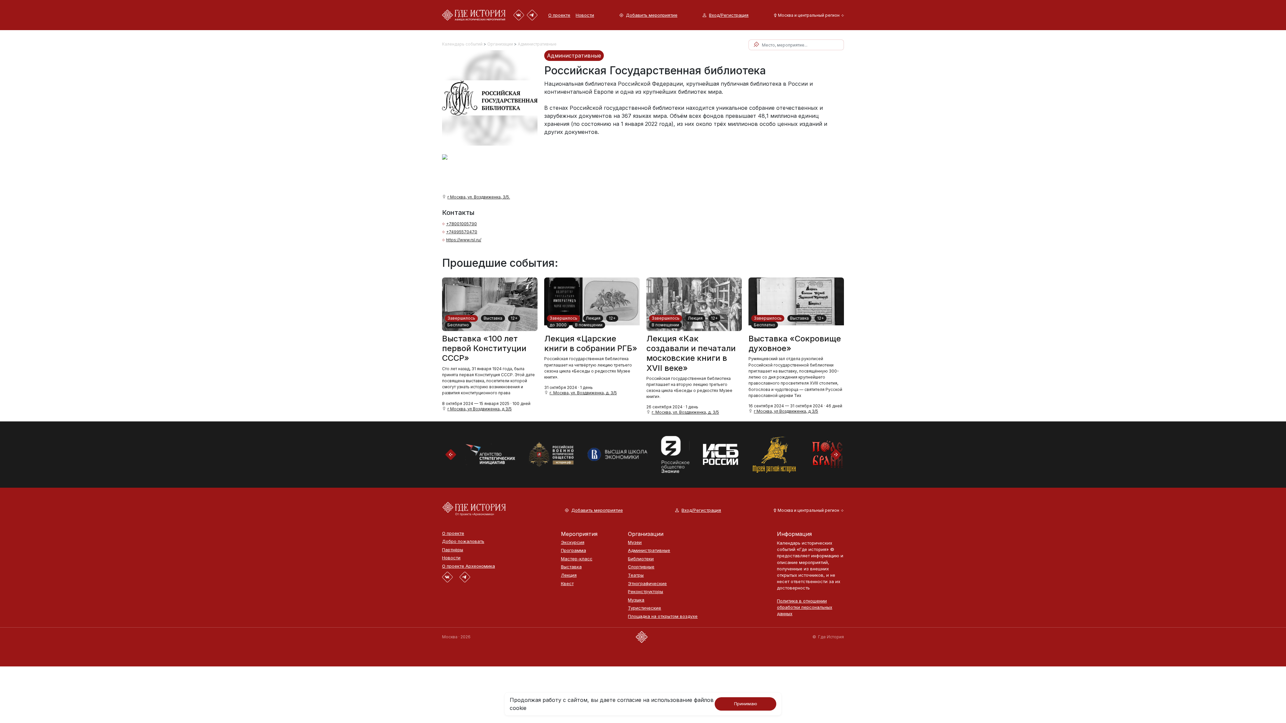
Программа (573, 550)
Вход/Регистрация (728, 15)
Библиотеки (641, 558)
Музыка (636, 599)
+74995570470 (461, 231)
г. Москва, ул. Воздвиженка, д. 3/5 (583, 392)
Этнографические (647, 583)
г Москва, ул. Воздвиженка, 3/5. (478, 196)
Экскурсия (572, 542)
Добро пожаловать (463, 541)
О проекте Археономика (468, 566)
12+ (514, 318)
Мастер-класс (576, 558)
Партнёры (452, 549)
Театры (636, 575)
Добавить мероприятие (651, 15)
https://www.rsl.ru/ (463, 239)
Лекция (593, 318)
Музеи (635, 542)
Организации (500, 44)
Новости (585, 15)
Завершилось (461, 318)
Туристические (644, 608)
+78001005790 (461, 223)
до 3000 (558, 324)
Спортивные (641, 566)
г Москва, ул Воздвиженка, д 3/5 (479, 408)
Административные (537, 44)
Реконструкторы (645, 591)
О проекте (559, 15)
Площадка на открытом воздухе (663, 616)
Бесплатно (458, 324)
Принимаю (745, 703)
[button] (807, 15)
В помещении (588, 324)
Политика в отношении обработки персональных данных (804, 607)
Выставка (493, 318)
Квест (567, 583)
